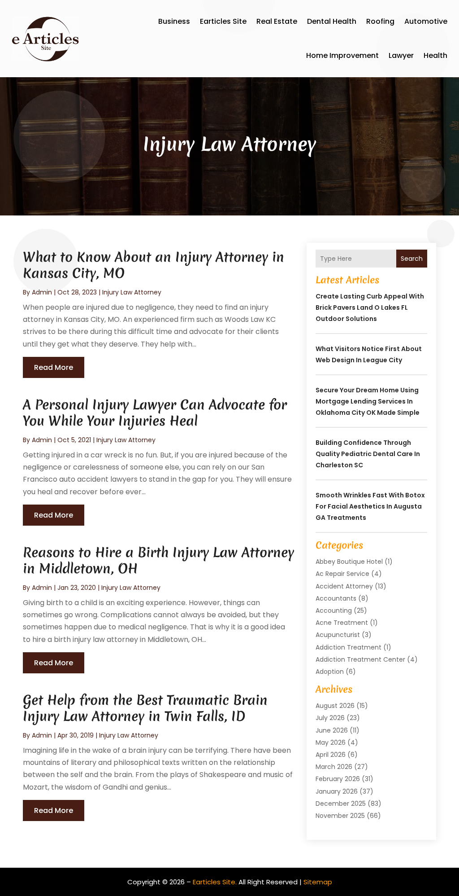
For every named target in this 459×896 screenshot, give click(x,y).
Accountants (336, 598)
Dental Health (331, 21)
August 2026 (335, 705)
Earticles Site (223, 21)
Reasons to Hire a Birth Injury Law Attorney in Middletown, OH (158, 560)
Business (174, 21)
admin (42, 292)
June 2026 (332, 730)
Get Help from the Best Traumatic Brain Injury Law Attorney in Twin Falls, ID (145, 708)
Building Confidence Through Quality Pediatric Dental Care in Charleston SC (368, 454)
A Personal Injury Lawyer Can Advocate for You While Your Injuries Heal (155, 412)
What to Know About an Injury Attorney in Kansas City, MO (153, 265)
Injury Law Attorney (131, 292)
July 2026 (330, 717)
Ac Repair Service (342, 573)
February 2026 (338, 778)
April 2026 (331, 754)
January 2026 (337, 791)
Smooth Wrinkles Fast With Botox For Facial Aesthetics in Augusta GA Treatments (370, 506)
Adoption (330, 671)
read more (53, 367)
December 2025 (341, 803)
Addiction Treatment (348, 647)
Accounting (334, 610)
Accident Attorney (344, 586)
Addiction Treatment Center (360, 659)
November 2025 (340, 815)
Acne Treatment (342, 622)
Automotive (425, 21)
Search (412, 258)
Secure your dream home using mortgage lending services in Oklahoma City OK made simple (368, 401)
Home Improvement (342, 55)
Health (435, 55)
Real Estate (276, 21)
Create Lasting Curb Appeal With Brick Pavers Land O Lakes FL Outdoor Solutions (370, 307)
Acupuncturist (338, 634)
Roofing (380, 21)
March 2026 (334, 766)
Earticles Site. (215, 882)
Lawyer (401, 55)
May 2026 (331, 742)
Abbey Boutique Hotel (349, 561)
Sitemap (317, 882)
